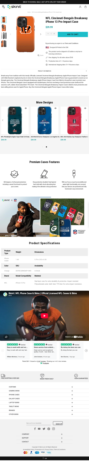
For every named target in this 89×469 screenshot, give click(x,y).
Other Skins (13, 414)
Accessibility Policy (28, 449)
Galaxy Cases (14, 398)
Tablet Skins (14, 406)
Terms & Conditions (59, 449)
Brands (12, 410)
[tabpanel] (15, 126)
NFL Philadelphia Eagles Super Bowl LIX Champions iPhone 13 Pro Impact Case (16, 137)
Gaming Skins (14, 391)
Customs (12, 387)
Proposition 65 (39, 449)
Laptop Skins (14, 402)
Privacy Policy (49, 449)
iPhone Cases (14, 395)
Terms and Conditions (71, 43)
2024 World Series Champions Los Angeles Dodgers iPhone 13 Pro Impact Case (46, 137)
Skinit (14, 6)
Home (28, 12)
